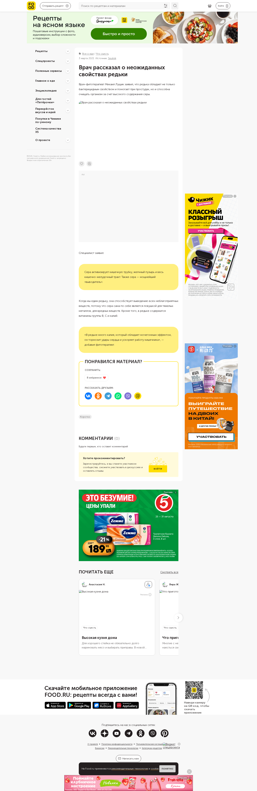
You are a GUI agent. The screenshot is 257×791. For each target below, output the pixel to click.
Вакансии (99, 748)
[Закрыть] (179, 744)
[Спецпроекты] (68, 61)
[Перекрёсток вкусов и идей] (68, 110)
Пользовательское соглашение (151, 744)
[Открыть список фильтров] (166, 6)
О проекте (42, 140)
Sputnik (112, 58)
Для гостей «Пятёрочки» (44, 100)
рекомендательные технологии (129, 768)
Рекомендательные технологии (123, 748)
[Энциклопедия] (68, 91)
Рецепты (41, 51)
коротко (85, 416)
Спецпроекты (45, 61)
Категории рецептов (152, 748)
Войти (158, 469)
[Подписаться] (148, 584)
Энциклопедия (46, 90)
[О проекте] (68, 140)
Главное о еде (45, 80)
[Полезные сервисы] (68, 71)
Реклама (144, 595)
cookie (155, 768)
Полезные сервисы (48, 71)
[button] (178, 617)
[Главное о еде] (68, 81)
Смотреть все (169, 572)
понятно (167, 769)
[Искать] (174, 5)
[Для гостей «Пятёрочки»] (68, 100)
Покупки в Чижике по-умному (48, 120)
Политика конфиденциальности (116, 744)
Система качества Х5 (48, 130)
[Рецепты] (68, 51)
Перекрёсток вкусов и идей (45, 110)
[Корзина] (209, 6)
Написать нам (130, 758)
